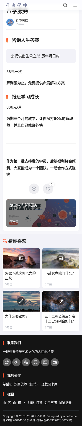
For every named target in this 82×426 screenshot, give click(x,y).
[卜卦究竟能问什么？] (60, 258)
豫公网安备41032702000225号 (53, 420)
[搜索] (65, 5)
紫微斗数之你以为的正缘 (20, 275)
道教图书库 (49, 384)
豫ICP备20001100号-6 (17, 420)
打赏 (39, 402)
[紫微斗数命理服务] (41, 213)
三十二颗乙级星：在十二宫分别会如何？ (60, 318)
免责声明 (50, 402)
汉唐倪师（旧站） (27, 384)
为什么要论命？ (17, 316)
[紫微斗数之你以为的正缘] (21, 258)
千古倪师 (39, 416)
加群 (31, 402)
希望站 (7, 384)
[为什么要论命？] (21, 301)
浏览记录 (65, 402)
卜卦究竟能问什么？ (60, 273)
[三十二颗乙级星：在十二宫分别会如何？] (60, 301)
